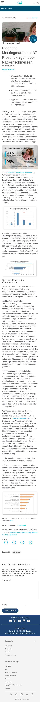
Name (4, 604)
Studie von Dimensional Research (19, 172)
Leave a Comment (32, 18)
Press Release (8, 69)
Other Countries (29, 633)
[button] (7, 8)
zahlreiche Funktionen (21, 418)
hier (11, 521)
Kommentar (6, 580)
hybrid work (16, 552)
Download (22, 525)
